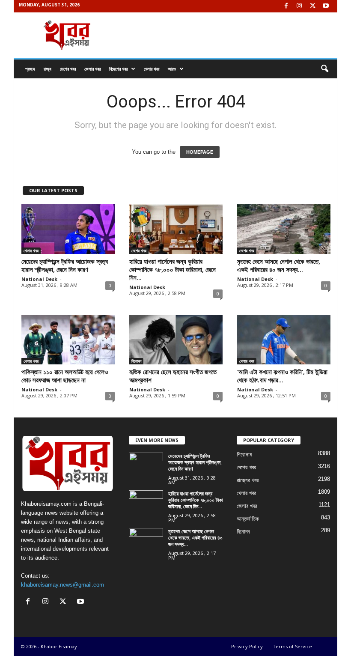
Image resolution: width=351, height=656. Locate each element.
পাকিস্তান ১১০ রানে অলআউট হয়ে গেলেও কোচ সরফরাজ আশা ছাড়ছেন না (64, 375)
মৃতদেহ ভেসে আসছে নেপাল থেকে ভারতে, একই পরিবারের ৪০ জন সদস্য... (278, 265)
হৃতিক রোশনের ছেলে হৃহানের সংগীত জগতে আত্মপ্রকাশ (173, 375)
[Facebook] (286, 6)
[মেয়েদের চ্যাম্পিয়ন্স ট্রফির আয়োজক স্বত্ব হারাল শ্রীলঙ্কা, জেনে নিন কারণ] (68, 229)
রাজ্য (47, 69)
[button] (324, 69)
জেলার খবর (92, 69)
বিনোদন (136, 361)
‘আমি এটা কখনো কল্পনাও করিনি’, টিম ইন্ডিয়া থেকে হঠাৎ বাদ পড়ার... (282, 375)
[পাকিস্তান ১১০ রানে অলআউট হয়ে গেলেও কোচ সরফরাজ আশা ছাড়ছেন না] (68, 339)
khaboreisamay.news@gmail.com (62, 584)
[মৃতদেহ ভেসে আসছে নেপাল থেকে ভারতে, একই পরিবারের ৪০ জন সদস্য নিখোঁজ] (283, 229)
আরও (172, 69)
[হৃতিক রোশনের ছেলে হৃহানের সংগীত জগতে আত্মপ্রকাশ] (176, 339)
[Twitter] (312, 6)
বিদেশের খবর (118, 69)
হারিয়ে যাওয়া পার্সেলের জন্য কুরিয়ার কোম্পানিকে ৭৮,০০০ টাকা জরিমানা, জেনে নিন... (172, 269)
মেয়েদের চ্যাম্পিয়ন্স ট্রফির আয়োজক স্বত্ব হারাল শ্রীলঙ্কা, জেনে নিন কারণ (64, 265)
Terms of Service (292, 646)
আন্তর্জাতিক (248, 519)
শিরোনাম (244, 454)
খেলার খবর (151, 69)
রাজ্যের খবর (248, 480)
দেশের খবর (68, 69)
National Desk (39, 279)
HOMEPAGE (199, 152)
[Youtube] (326, 6)
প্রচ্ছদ (30, 69)
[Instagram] (299, 6)
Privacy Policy (247, 646)
